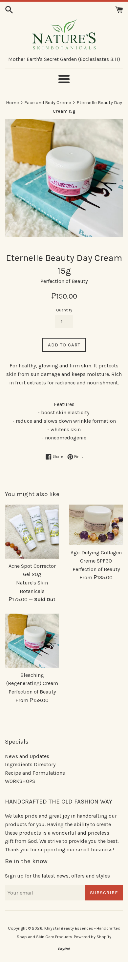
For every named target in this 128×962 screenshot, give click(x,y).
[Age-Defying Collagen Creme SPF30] (96, 525)
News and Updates (27, 756)
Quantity (64, 309)
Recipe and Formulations (35, 773)
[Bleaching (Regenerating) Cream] (32, 641)
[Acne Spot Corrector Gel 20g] (32, 532)
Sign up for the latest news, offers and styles (57, 876)
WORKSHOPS (20, 781)
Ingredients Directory (30, 764)
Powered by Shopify (92, 936)
